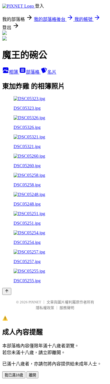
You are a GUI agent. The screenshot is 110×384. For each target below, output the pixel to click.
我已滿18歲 (14, 375)
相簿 (14, 72)
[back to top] (6, 291)
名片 (51, 72)
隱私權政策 (45, 308)
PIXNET (34, 302)
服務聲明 (67, 308)
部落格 (33, 72)
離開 (32, 375)
